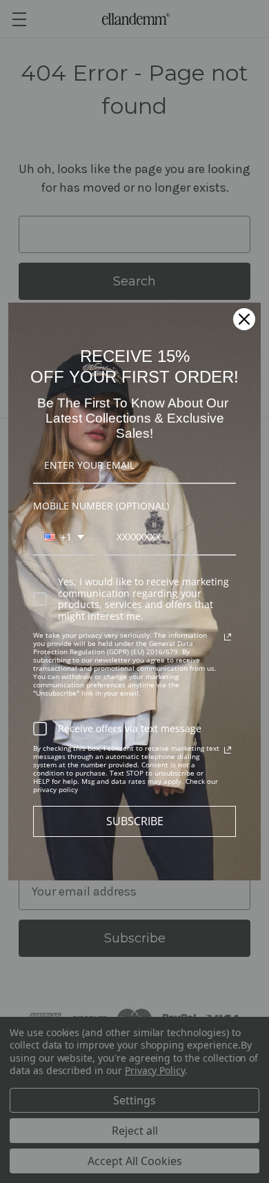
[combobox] (64, 538)
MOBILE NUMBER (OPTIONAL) (101, 505)
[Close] (244, 319)
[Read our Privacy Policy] (227, 637)
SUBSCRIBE (134, 821)
